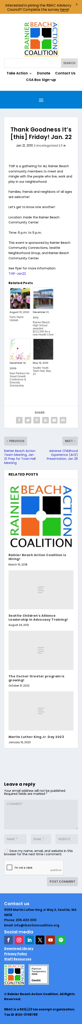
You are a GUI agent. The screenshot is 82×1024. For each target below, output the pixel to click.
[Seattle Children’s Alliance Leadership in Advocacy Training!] (41, 589)
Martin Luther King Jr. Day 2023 (36, 737)
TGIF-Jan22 (17, 273)
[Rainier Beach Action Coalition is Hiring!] (41, 516)
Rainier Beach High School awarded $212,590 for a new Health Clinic (43, 328)
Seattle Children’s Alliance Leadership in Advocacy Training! (38, 617)
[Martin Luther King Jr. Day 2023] (41, 710)
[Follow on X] (40, 940)
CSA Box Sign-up (41, 80)
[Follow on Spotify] (61, 940)
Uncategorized (47, 145)
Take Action (17, 74)
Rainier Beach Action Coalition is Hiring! (37, 557)
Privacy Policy (15, 954)
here (64, 9)
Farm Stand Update (16, 319)
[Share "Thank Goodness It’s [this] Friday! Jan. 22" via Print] (63, 420)
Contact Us (65, 74)
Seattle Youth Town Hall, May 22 (42, 371)
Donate (43, 74)
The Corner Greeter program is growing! (37, 678)
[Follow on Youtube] (50, 940)
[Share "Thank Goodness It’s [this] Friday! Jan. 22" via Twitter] (28, 420)
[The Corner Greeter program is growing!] (41, 650)
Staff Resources (17, 959)
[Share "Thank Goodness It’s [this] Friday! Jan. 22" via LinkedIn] (45, 420)
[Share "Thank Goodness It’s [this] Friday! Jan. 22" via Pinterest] (36, 420)
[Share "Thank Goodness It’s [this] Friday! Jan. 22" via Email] (54, 420)
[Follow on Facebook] (8, 940)
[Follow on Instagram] (19, 940)
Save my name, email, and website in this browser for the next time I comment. (38, 852)
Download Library (18, 948)
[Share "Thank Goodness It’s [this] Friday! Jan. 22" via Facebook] (19, 420)
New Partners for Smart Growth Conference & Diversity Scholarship (20, 379)
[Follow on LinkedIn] (29, 940)
